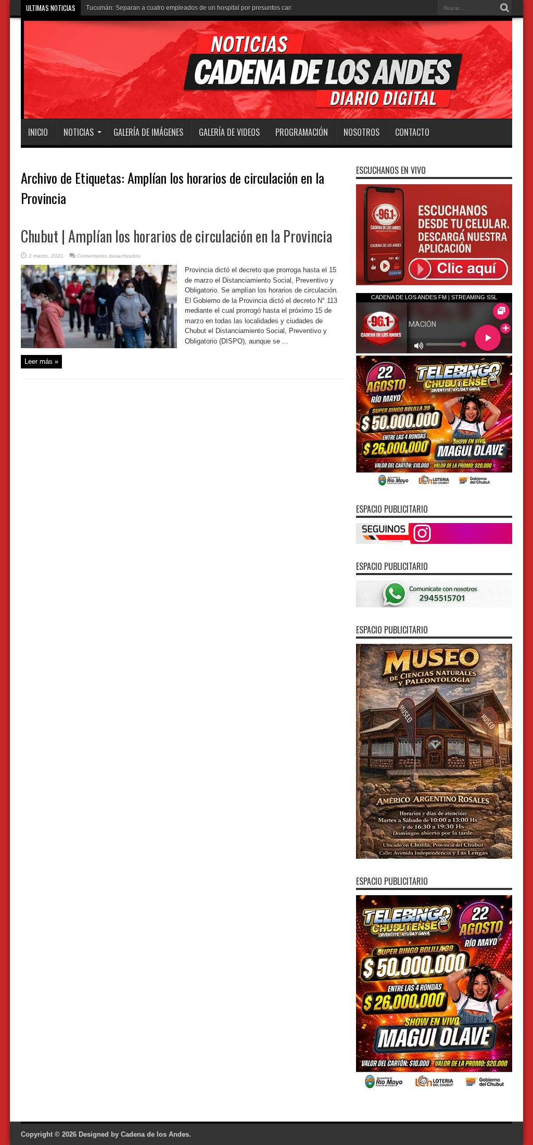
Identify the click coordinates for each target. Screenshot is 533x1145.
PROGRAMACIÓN (301, 132)
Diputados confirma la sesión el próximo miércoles (157, 7)
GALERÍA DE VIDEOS (229, 132)
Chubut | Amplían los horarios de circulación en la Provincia (176, 236)
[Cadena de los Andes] (167, 93)
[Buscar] (504, 8)
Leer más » (41, 361)
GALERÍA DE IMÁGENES (148, 132)
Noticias (79, 132)
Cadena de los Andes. (156, 1134)
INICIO (38, 132)
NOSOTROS (361, 132)
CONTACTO (412, 132)
